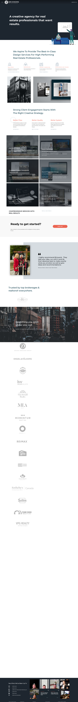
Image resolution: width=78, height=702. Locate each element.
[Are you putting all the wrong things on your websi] (44, 684)
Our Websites (53, 129)
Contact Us (74, 2)
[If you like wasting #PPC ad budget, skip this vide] (34, 694)
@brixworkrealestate (16, 695)
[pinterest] (9, 695)
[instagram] (9, 686)
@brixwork (14, 686)
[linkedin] (9, 689)
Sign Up (60, 226)
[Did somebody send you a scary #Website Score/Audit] (34, 684)
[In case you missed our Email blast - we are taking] (44, 694)
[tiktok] (9, 691)
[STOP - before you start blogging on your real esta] (54, 694)
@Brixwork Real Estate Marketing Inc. (19, 689)
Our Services (16, 129)
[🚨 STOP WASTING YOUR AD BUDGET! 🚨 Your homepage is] (65, 684)
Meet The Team (35, 129)
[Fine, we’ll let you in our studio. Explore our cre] (65, 694)
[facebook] (9, 688)
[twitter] (9, 693)
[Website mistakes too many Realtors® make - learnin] (54, 684)
